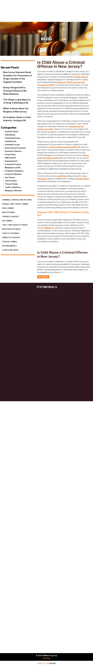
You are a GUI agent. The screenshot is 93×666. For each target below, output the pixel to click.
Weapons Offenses (13, 191)
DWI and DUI (10, 158)
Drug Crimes (10, 154)
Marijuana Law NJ (12, 168)
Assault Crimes (11, 131)
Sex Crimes (10, 177)
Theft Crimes (11, 181)
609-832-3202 (56, 538)
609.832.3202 (48, 20)
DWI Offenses (8, 212)
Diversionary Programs (15, 148)
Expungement (11, 161)
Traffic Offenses (10, 233)
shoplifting (62, 176)
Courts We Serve (10, 250)
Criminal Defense (12, 138)
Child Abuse (10, 135)
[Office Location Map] (46, 569)
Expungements (9, 246)
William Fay (49, 228)
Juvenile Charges (10, 216)
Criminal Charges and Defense (17, 200)
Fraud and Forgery (13, 164)
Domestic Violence (13, 151)
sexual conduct (82, 179)
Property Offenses (13, 174)
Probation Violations (14, 171)
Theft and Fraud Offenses (15, 225)
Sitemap (46, 658)
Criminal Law (10, 141)
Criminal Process (12, 145)
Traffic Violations (13, 187)
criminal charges (80, 77)
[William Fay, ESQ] (19, 9)
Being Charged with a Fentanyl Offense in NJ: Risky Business (15, 90)
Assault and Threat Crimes (15, 204)
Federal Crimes (9, 242)
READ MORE (43, 277)
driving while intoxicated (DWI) (63, 147)
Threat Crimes (11, 184)
